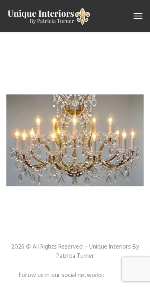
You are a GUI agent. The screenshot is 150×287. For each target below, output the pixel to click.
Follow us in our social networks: (61, 275)
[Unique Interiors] (48, 16)
